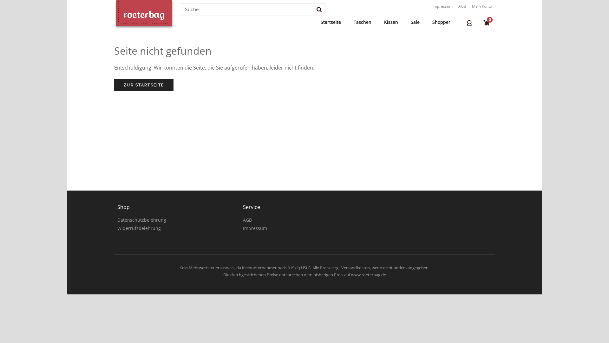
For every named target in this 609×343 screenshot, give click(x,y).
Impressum (443, 6)
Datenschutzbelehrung (141, 220)
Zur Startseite (144, 85)
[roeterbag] (144, 14)
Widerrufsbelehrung (139, 228)
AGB (462, 6)
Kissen (391, 22)
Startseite (331, 22)
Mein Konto (482, 6)
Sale (415, 22)
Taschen (362, 22)
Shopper (441, 22)
